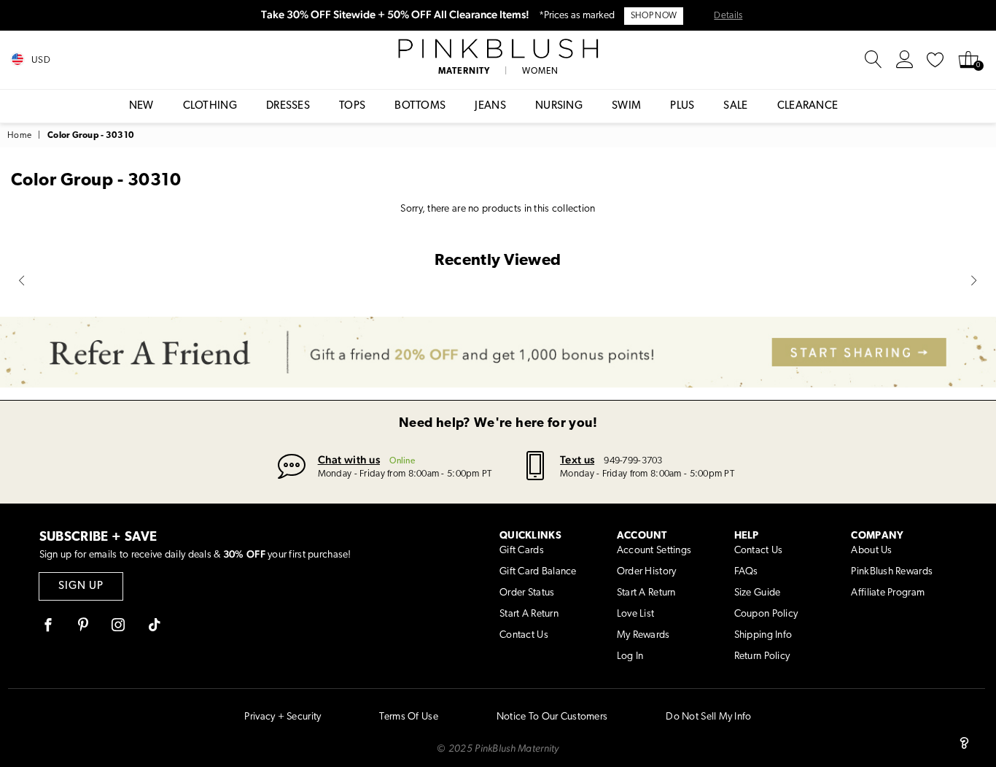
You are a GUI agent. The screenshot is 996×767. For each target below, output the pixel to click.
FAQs (746, 571)
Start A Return (529, 614)
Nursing (559, 106)
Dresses (288, 106)
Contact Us (523, 635)
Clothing (210, 106)
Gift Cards (521, 550)
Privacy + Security (282, 717)
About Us (871, 550)
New (141, 106)
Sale (735, 106)
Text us (577, 459)
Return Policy (762, 656)
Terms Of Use (408, 717)
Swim (626, 106)
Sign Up (81, 586)
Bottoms (420, 106)
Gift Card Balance (538, 571)
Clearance (808, 106)
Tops (352, 106)
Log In (630, 656)
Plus (682, 106)
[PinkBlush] (497, 49)
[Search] (873, 60)
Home (19, 135)
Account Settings (654, 550)
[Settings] (905, 60)
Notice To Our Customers (552, 717)
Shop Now (654, 16)
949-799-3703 (633, 461)
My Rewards (643, 635)
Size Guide (757, 592)
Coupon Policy (766, 614)
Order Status (526, 592)
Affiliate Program (888, 592)
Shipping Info (763, 635)
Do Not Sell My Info (708, 717)
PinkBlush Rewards (892, 571)
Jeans (490, 106)
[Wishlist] (935, 60)
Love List (636, 614)
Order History (647, 571)
